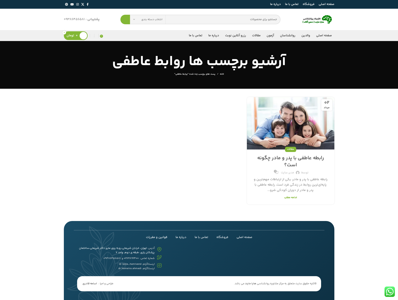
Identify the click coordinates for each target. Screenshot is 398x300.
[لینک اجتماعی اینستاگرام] (77, 4)
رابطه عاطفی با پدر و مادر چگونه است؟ (290, 161)
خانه (222, 74)
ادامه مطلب (290, 197)
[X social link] (82, 4)
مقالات (290, 149)
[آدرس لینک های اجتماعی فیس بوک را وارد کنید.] (87, 4)
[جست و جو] (125, 19)
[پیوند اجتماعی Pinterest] (66, 4)
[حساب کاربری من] (92, 36)
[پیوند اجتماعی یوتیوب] (72, 4)
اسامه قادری (90, 284)
